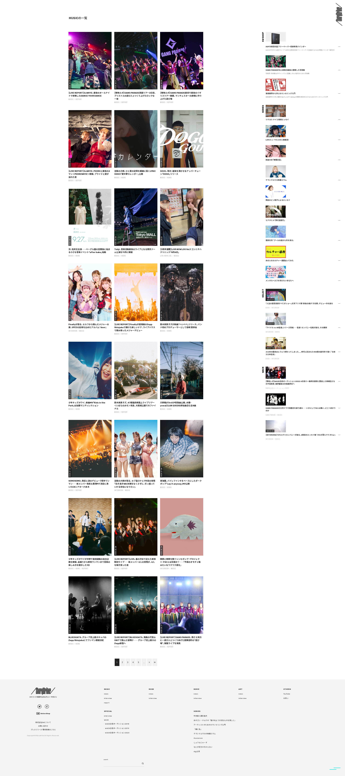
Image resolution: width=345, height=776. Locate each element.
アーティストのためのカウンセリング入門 (210, 725)
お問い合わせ (43, 726)
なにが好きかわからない (203, 747)
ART (240, 689)
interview (108, 698)
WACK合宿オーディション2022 (277, 388)
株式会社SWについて (43, 722)
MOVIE (277, 332)
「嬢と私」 (198, 729)
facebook (47, 707)
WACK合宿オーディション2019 (117, 728)
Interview (72, 330)
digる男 (197, 751)
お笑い (286, 698)
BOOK (268, 307)
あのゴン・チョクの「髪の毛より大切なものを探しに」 (215, 720)
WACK (106, 720)
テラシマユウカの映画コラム (205, 734)
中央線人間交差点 (200, 716)
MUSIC (70, 99)
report (79, 99)
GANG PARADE (271, 415)
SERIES (197, 711)
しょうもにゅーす (200, 743)
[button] (90, 60)
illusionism (198, 738)
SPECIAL (108, 711)
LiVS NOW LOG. (166, 255)
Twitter (39, 707)
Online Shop (45, 713)
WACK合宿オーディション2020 (117, 733)
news (123, 177)
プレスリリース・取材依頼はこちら (43, 730)
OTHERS (287, 689)
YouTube (286, 694)
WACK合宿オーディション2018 (117, 724)
